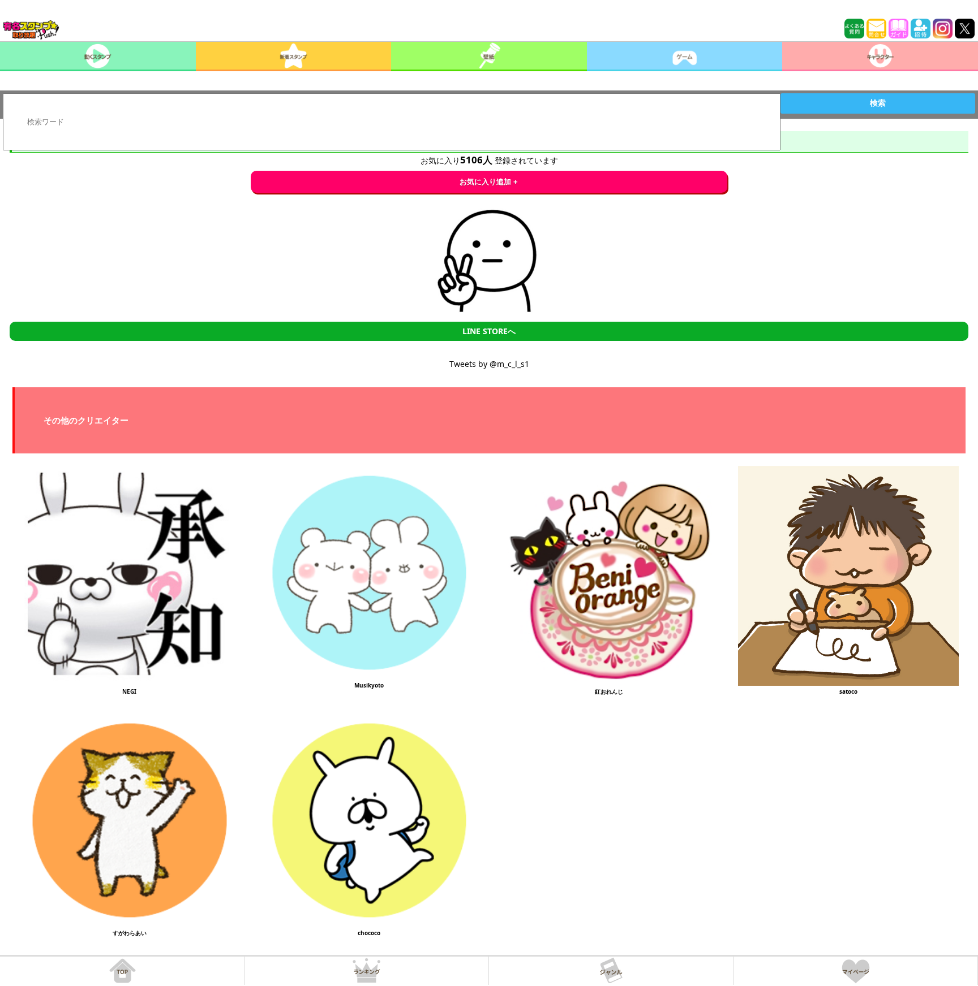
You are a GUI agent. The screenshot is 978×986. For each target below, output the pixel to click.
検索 (878, 102)
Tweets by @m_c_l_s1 (489, 363)
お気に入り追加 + (489, 182)
